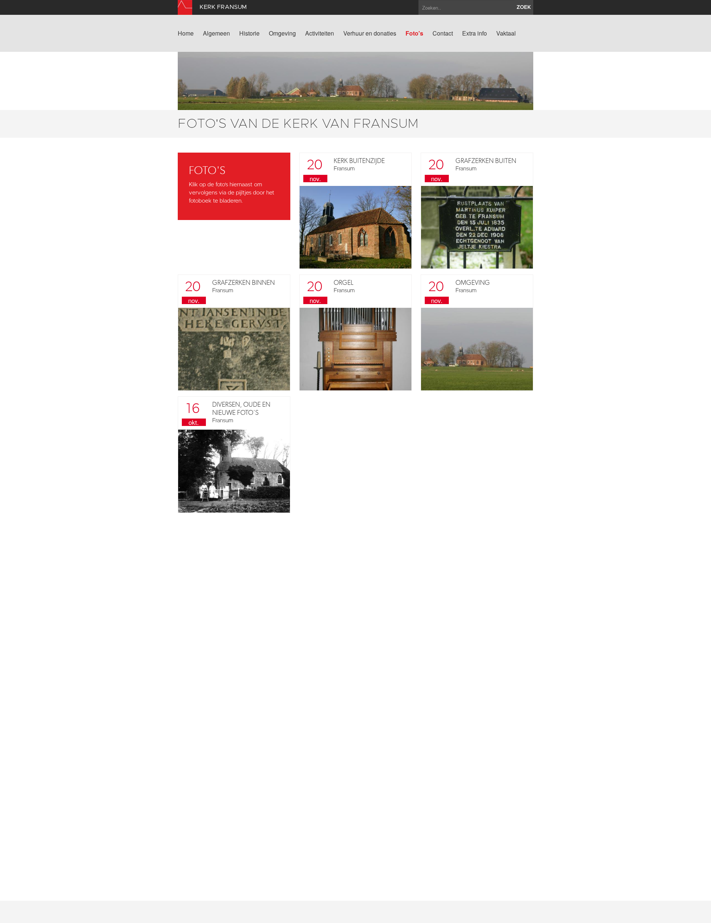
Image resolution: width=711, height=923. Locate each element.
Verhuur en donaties (369, 33)
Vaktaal (506, 33)
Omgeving (282, 33)
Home (186, 33)
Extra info (474, 33)
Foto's (414, 33)
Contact (443, 33)
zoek (524, 7)
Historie (249, 33)
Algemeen (216, 33)
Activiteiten (319, 33)
